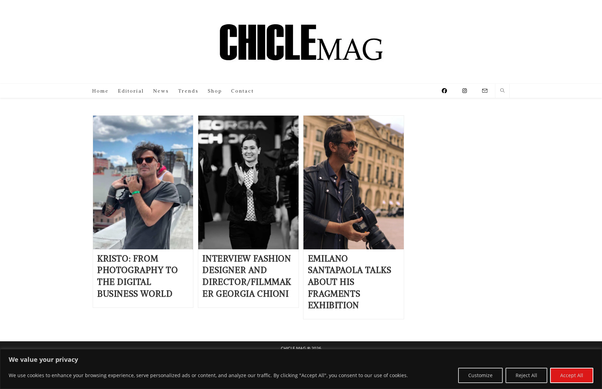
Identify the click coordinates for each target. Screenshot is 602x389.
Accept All (571, 375)
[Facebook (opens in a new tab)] (444, 91)
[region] (301, 369)
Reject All (526, 375)
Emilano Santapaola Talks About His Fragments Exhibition (350, 281)
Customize (480, 375)
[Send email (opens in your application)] (485, 91)
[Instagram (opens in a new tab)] (464, 91)
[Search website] (502, 91)
